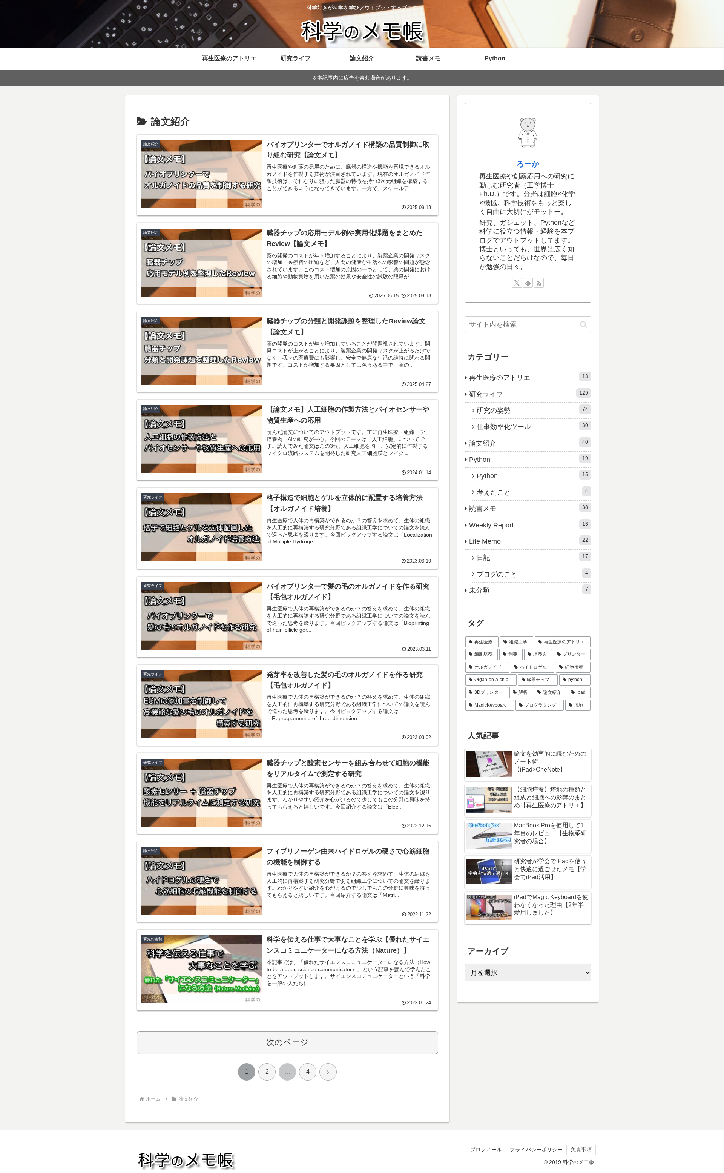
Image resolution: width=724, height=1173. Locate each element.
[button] (583, 324)
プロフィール (486, 1150)
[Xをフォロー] (517, 283)
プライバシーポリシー (536, 1150)
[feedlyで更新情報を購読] (528, 283)
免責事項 (581, 1150)
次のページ (287, 1042)
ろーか (528, 164)
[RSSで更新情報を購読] (539, 283)
